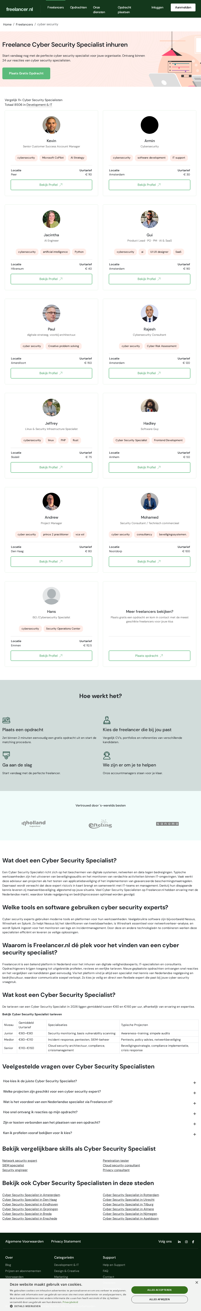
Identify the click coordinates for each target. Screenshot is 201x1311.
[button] (68, 1306)
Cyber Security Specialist (131, 440)
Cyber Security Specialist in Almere (128, 1209)
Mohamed (149, 517)
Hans (51, 611)
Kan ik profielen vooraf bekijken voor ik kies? (37, 1133)
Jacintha (51, 235)
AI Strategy (77, 157)
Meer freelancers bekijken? (149, 611)
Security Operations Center (63, 628)
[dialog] (100, 1294)
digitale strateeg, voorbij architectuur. (51, 335)
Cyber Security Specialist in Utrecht (128, 1200)
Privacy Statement (66, 1241)
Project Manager (51, 523)
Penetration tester (116, 1161)
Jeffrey (51, 423)
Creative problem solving (63, 346)
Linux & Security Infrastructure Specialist (51, 429)
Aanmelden (183, 7)
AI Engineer (51, 240)
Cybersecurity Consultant (149, 335)
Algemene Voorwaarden (24, 1241)
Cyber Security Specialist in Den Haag (29, 1200)
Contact (108, 1277)
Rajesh (149, 329)
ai (142, 252)
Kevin (51, 141)
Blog (8, 1265)
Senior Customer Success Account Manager (51, 146)
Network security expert (19, 1161)
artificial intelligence (55, 252)
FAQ (105, 1271)
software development (151, 157)
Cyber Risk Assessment (161, 346)
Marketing (61, 1277)
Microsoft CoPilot (53, 157)
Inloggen (157, 7)
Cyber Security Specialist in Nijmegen (130, 1214)
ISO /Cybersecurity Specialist (51, 617)
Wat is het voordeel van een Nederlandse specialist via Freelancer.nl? (57, 1102)
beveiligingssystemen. (173, 534)
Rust (75, 440)
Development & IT (39, 105)
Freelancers (56, 7)
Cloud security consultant (121, 1165)
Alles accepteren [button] (159, 1290)
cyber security (32, 346)
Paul (51, 329)
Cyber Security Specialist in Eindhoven (30, 1204)
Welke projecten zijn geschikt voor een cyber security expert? (52, 1091)
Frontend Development (168, 440)
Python (79, 252)
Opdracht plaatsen (124, 9)
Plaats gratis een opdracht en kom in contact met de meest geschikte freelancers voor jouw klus (150, 619)
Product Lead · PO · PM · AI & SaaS (149, 240)
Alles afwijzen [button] (159, 1299)
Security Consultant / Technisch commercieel (149, 523)
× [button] (196, 1282)
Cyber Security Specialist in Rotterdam (131, 1195)
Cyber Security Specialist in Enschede (29, 1218)
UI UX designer (159, 252)
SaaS (178, 252)
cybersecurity (26, 157)
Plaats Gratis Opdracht (26, 73)
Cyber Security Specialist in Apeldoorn (131, 1218)
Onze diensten (99, 9)
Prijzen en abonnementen (23, 1271)
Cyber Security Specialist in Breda (27, 1214)
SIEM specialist (13, 1165)
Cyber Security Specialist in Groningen (30, 1209)
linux (51, 440)
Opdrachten (78, 7)
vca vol (80, 534)
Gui (150, 235)
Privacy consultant (116, 1170)
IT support (179, 157)
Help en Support (114, 1265)
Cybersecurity (150, 146)
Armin (149, 141)
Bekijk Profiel (48, 185)
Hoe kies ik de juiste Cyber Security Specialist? (40, 1081)
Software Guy (150, 429)
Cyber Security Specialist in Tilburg (128, 1204)
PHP (63, 440)
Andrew (51, 517)
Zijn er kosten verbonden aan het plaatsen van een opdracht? (51, 1122)
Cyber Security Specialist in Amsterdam (31, 1195)
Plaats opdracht (146, 656)
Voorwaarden (14, 1277)
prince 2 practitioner (56, 534)
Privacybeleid (70, 1302)
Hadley (149, 423)
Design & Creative (66, 1271)
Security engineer (15, 1170)
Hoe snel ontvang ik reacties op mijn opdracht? (40, 1112)
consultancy (144, 534)
